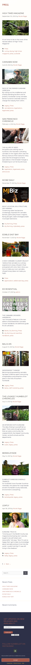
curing (6, 51)
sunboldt (17, 53)
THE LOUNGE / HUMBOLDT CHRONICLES (15, 397)
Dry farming (8, 224)
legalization (18, 108)
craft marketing (14, 388)
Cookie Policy (10, 663)
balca (6, 388)
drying (11, 51)
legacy (11, 445)
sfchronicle (6, 172)
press (11, 53)
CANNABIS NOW (10, 62)
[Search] (25, 573)
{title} (23, 663)
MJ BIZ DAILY (8, 180)
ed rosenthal (17, 333)
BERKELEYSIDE (9, 453)
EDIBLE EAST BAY (10, 234)
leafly (6, 556)
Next (8, 564)
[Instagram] (15, 651)
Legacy (6, 106)
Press (6, 49)
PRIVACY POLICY (17, 663)
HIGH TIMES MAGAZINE (13, 13)
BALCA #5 (6, 344)
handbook (5, 335)
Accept (15, 660)
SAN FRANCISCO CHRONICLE (9, 120)
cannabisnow (8, 108)
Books (6, 331)
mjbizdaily (16, 226)
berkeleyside (8, 497)
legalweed (5, 110)
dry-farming (8, 226)
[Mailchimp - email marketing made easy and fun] (15, 635)
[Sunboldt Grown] (9, 2)
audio (6, 445)
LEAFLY (5, 505)
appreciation (8, 281)
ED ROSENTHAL (9, 289)
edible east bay (19, 281)
